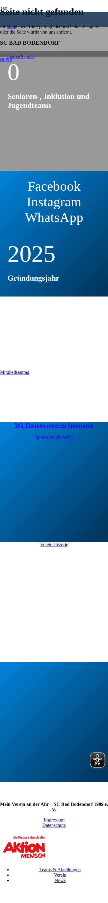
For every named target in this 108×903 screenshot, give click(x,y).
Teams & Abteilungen (60, 869)
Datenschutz (54, 825)
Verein (60, 875)
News (60, 880)
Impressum (54, 819)
